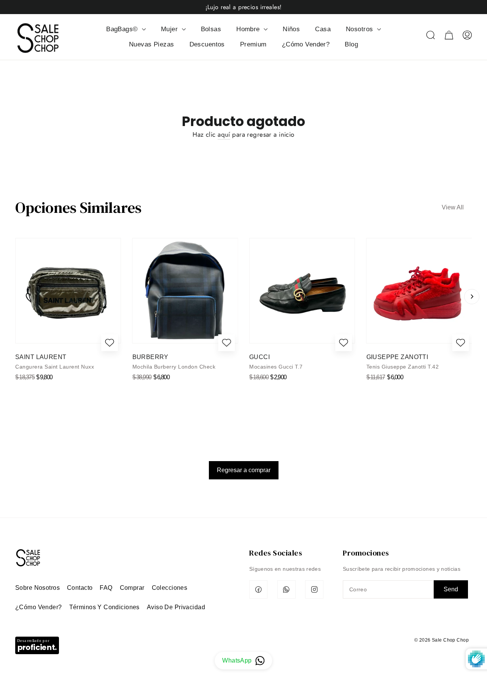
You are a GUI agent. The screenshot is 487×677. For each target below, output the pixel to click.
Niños (291, 29)
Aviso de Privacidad (176, 607)
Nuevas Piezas (151, 44)
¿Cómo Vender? (306, 44)
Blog (351, 44)
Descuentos (207, 44)
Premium (253, 44)
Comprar (132, 587)
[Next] (471, 296)
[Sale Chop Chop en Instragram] (314, 589)
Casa (323, 29)
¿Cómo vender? (38, 607)
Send (451, 589)
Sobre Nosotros (37, 587)
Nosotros (360, 29)
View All (453, 207)
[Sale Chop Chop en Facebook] (258, 589)
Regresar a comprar (244, 470)
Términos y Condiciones (104, 607)
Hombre (249, 29)
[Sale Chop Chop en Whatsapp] (286, 589)
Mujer (170, 29)
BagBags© (123, 29)
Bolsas (211, 29)
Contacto (79, 587)
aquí (224, 134)
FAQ (106, 587)
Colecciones (170, 587)
